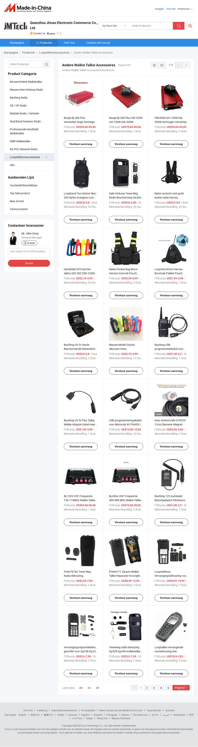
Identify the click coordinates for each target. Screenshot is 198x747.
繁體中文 (48, 714)
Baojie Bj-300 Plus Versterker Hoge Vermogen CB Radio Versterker (80, 122)
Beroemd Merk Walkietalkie (26, 81)
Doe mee (170, 8)
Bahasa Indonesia (121, 718)
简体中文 (35, 714)
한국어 (155, 714)
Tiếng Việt (102, 718)
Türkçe (89, 718)
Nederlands (179, 714)
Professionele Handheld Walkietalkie (24, 131)
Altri (12, 165)
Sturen (29, 263)
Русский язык (140, 714)
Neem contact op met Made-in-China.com (121, 710)
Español (85, 714)
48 (97, 688)
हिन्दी (191, 714)
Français (72, 714)
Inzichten (170, 710)
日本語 (60, 714)
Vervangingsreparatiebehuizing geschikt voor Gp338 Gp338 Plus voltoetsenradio (82, 651)
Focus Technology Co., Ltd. (94, 725)
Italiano (125, 714)
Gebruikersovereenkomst (64, 710)
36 (89, 688)
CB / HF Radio (18, 105)
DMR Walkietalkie (20, 141)
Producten (46, 42)
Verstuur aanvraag (80, 144)
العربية (166, 714)
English (22, 714)
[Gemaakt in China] (29, 7)
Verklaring (42, 710)
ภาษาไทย (77, 718)
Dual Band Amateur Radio (25, 121)
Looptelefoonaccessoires (25, 157)
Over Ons (69, 42)
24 (80, 687)
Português (111, 714)
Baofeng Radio (19, 97)
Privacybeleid (88, 710)
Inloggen (159, 8)
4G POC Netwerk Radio (24, 149)
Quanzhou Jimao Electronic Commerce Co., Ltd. (64, 25)
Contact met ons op (98, 42)
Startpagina (17, 42)
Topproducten (154, 710)
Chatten (31, 242)
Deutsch (98, 714)
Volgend (179, 687)
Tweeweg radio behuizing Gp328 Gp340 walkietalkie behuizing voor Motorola (124, 651)
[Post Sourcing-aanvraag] (190, 26)
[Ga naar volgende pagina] (186, 65)
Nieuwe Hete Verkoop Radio (26, 89)
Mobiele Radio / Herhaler (24, 113)
